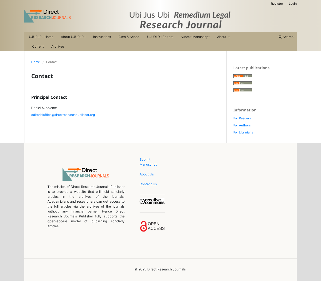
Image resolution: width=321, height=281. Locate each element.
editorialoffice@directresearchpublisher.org (63, 115)
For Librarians (243, 132)
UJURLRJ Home (41, 37)
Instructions (102, 37)
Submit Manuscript (195, 37)
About (222, 37)
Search (288, 37)
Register (277, 3)
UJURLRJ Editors (160, 37)
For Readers (242, 118)
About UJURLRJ (73, 37)
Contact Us (148, 184)
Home (35, 62)
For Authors (242, 125)
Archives (57, 46)
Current (38, 46)
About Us (147, 174)
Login (293, 3)
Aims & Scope (129, 37)
